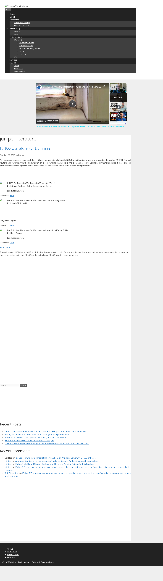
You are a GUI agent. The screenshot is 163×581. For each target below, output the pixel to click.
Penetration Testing (22, 23)
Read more (5, 247)
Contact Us (18, 68)
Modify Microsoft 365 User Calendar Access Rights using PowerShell (37, 434)
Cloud (12, 17)
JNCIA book (20, 252)
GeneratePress (47, 562)
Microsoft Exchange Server (29, 48)
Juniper (11, 252)
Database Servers (26, 45)
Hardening (14, 19)
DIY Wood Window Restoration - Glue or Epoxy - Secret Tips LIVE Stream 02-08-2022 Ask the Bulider (72, 86)
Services (13, 60)
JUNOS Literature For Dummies (25, 148)
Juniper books (43, 252)
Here (12, 195)
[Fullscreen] (125, 91)
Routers (17, 34)
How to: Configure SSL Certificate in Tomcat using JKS (29, 440)
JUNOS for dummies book (36, 255)
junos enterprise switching (12, 255)
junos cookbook (122, 252)
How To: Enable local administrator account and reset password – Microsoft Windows (45, 431)
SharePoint (23, 54)
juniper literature (83, 252)
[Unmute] (113, 91)
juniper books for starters (62, 252)
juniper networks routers (103, 252)
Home (12, 14)
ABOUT (13, 62)
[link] (39, 87)
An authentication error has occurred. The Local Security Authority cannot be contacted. (56, 461)
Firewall (17, 31)
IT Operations (16, 37)
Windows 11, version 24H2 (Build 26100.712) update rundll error (35, 437)
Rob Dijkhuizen (12, 473)
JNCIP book (31, 252)
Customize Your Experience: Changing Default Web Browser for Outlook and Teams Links (47, 443)
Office (21, 51)
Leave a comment (71, 255)
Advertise (11, 557)
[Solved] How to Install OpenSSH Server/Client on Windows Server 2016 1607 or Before (56, 457)
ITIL (15, 57)
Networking (15, 28)
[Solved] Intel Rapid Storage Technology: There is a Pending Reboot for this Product (54, 464)
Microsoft (18, 40)
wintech (8, 461)
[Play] (111, 91)
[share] (104, 86)
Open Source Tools (21, 25)
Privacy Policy (19, 71)
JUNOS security (55, 255)
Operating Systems (26, 43)
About (16, 66)
